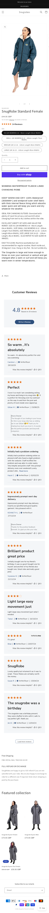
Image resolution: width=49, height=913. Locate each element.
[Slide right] (29, 103)
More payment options (25, 180)
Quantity (4, 155)
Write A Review (24, 322)
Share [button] (6, 276)
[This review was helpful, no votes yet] (34, 369)
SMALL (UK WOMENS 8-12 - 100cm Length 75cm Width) (24, 139)
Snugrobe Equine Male (32, 835)
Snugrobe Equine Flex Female (11, 866)
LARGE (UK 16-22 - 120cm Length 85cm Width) (21, 150)
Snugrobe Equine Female (9, 835)
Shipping (11, 119)
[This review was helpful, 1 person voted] (34, 533)
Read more (23, 471)
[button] (2, 12)
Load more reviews (24, 742)
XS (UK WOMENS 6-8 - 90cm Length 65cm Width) (22, 133)
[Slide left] (19, 103)
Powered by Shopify (29, 909)
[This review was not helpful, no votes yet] (39, 369)
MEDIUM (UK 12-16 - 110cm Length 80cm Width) (22, 145)
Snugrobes (21, 909)
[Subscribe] (41, 890)
